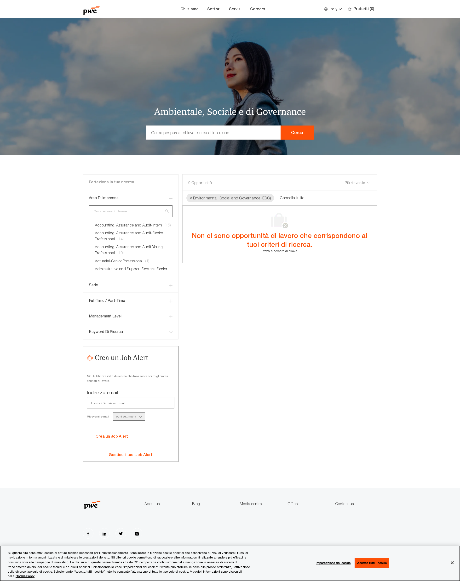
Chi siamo (189, 9)
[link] (130, 454)
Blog (196, 504)
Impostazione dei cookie (333, 563)
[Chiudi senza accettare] (452, 563)
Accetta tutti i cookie (372, 563)
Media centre (251, 504)
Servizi (235, 9)
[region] (230, 563)
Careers (257, 9)
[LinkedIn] (104, 533)
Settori (213, 9)
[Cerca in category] (167, 211)
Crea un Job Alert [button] (112, 436)
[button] (332, 9)
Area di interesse (104, 197)
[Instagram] (137, 533)
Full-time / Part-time (107, 300)
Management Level (105, 316)
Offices (293, 504)
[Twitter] (120, 533)
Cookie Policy (25, 576)
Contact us (344, 504)
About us (152, 504)
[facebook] (88, 533)
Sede (93, 284)
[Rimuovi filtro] (191, 198)
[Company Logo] (107, 9)
